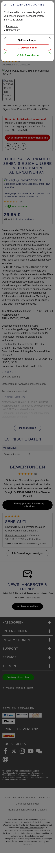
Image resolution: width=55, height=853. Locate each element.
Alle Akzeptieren (29, 55)
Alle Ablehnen (29, 47)
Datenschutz (13, 30)
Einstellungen (29, 40)
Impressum (12, 26)
